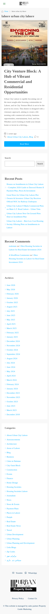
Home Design (12, 483)
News (9, 500)
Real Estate (11, 521)
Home (6, 11)
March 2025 (12, 328)
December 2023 (13, 393)
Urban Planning (13, 539)
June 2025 (11, 315)
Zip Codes (11, 552)
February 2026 (13, 294)
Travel (9, 530)
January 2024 (12, 389)
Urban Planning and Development (20, 543)
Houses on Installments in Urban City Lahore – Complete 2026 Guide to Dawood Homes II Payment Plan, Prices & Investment (25, 187)
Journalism (11, 496)
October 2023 (12, 402)
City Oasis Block (13, 465)
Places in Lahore (13, 513)
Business (10, 457)
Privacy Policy (18, 598)
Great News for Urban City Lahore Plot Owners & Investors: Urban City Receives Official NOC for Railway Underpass (24, 198)
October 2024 (12, 350)
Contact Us (32, 598)
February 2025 (13, 333)
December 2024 (13, 341)
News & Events (13, 504)
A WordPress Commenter (19, 255)
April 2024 (11, 376)
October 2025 (12, 302)
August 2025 (12, 307)
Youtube (19, 573)
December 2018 (13, 414)
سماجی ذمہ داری (14, 560)
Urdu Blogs (11, 547)
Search (8, 158)
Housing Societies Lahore (17, 491)
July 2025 (11, 311)
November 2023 (13, 397)
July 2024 (11, 363)
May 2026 (11, 289)
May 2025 (11, 320)
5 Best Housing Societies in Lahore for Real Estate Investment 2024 (26, 258)
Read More (24, 144)
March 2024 (12, 380)
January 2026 (12, 298)
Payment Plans (13, 509)
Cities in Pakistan (14, 461)
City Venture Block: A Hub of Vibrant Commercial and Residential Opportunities (22, 81)
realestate (12, 246)
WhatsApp (32, 573)
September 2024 (13, 354)
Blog (31, 137)
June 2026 (11, 285)
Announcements (13, 440)
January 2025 (12, 337)
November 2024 (13, 345)
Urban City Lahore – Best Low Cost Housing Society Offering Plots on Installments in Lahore (25, 224)
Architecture (12, 444)
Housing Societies (14, 487)
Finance (10, 478)
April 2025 (11, 324)
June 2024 (11, 367)
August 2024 (12, 358)
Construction (12, 470)
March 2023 (12, 410)
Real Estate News (14, 526)
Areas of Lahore (13, 448)
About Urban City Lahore (17, 137)
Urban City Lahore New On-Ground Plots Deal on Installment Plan (24, 215)
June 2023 (11, 406)
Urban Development (15, 534)
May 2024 (11, 371)
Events (9, 474)
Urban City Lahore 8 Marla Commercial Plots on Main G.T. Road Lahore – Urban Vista (25, 207)
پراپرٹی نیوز (11, 556)
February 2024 (13, 384)
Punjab (9, 517)
